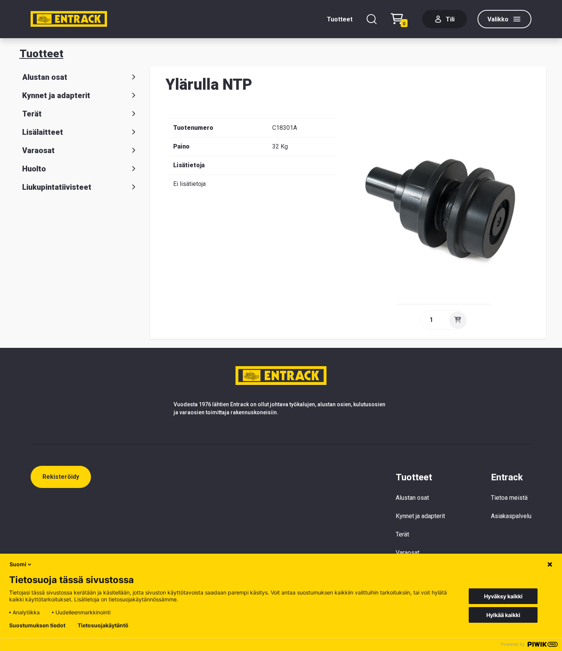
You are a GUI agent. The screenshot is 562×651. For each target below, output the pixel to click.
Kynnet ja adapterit (56, 95)
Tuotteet (339, 19)
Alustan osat (44, 77)
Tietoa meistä (509, 497)
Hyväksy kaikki (503, 596)
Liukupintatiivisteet (56, 187)
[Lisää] (457, 320)
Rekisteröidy (60, 476)
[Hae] (371, 19)
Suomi (18, 564)
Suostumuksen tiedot (37, 625)
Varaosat (38, 150)
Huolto (34, 168)
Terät (32, 113)
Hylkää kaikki (503, 615)
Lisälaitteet (42, 132)
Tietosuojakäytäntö (103, 625)
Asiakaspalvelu (511, 516)
